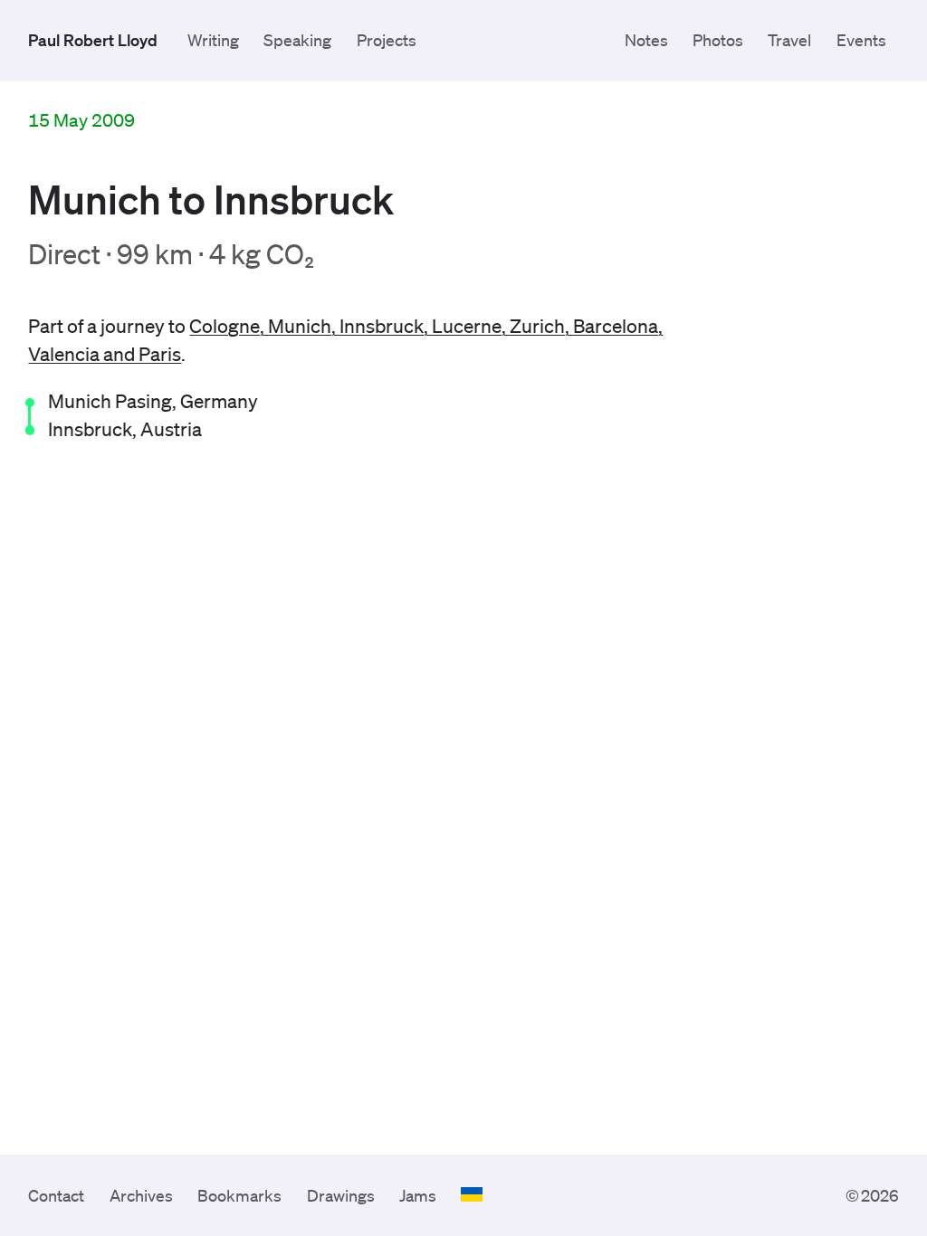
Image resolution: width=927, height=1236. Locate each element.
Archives (141, 1195)
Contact (56, 1195)
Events (861, 40)
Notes (646, 40)
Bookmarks (239, 1195)
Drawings (341, 1195)
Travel (789, 40)
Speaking (297, 40)
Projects (386, 40)
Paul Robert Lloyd (93, 40)
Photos (718, 40)
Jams (417, 1195)
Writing (213, 40)
